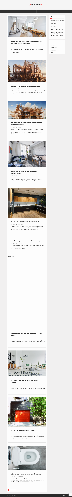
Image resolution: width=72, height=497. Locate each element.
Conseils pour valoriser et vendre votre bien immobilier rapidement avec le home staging (57, 22)
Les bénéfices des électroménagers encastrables (25, 222)
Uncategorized (53, 50)
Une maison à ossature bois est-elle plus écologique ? (26, 86)
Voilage (47, 11)
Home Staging (32, 11)
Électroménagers (41, 11)
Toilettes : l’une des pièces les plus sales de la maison (26, 474)
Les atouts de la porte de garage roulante (22, 430)
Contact (64, 495)
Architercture (25, 11)
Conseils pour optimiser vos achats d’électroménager (26, 241)
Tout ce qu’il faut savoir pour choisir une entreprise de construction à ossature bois (57, 29)
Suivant (14, 489)
